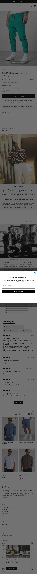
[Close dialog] (35, 272)
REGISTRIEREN (18, 291)
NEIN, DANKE (18, 295)
